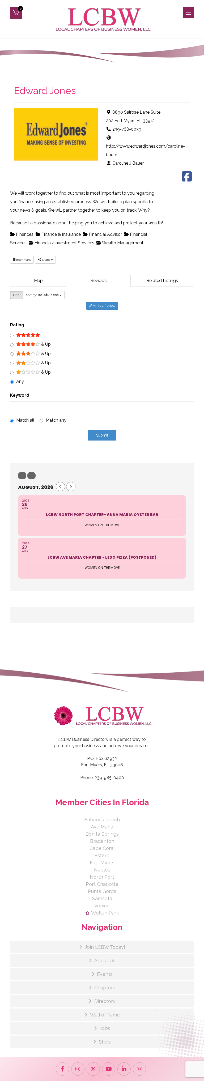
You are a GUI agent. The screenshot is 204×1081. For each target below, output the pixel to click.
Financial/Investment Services (63, 242)
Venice (102, 905)
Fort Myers (102, 862)
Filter (16, 295)
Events (105, 974)
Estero (102, 855)
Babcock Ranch (102, 819)
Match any (56, 420)
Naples (102, 870)
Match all (25, 420)
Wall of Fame (105, 1015)
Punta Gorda (102, 891)
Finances (24, 234)
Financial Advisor (105, 234)
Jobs (105, 1028)
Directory (105, 1001)
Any (20, 381)
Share (46, 260)
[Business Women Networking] (102, 19)
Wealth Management (122, 242)
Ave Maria (102, 827)
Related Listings (162, 280)
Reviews (98, 280)
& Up (45, 344)
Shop (105, 1042)
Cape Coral (102, 848)
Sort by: (42, 295)
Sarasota (102, 898)
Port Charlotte (102, 884)
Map (38, 280)
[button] (16, 13)
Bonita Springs (102, 834)
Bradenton (102, 841)
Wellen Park (105, 913)
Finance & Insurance (60, 234)
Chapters (104, 987)
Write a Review (103, 305)
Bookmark (23, 260)
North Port (102, 877)
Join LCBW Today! (105, 947)
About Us (105, 960)
